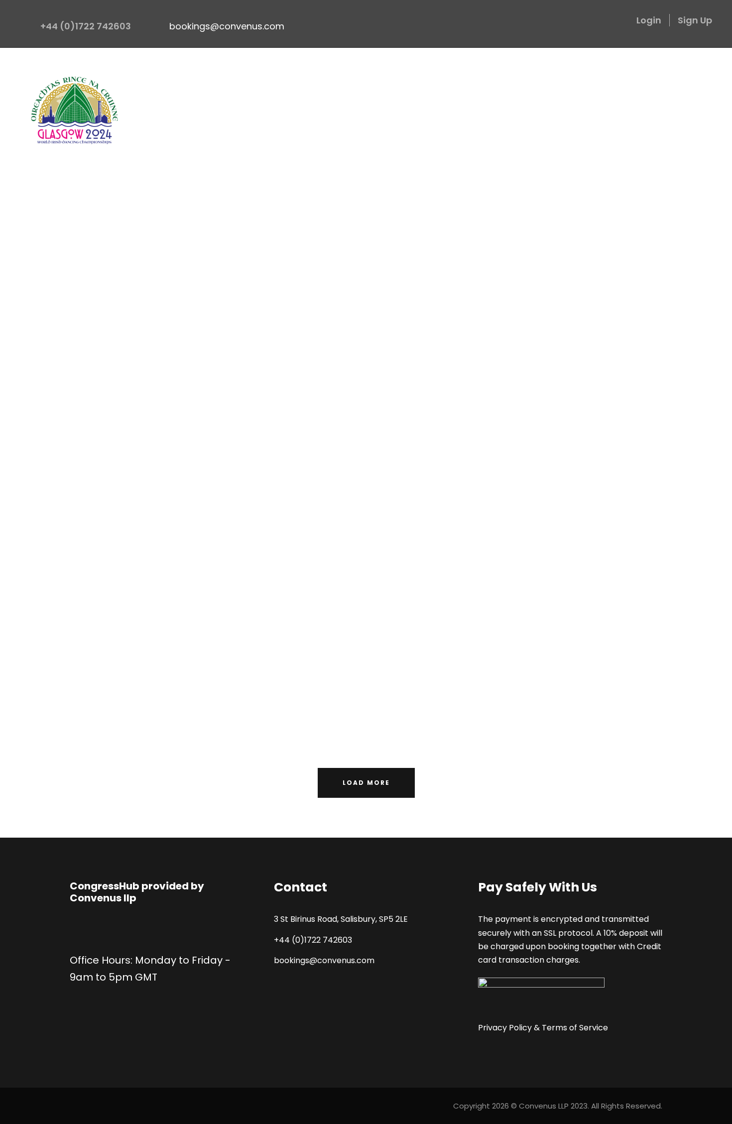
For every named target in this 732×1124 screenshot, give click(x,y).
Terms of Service (575, 1027)
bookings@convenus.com (226, 26)
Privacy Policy (505, 1027)
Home (366, 72)
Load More (366, 782)
